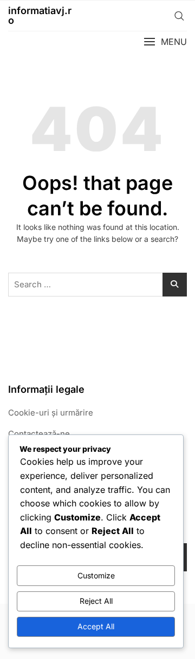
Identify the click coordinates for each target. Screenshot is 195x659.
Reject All (96, 600)
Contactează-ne (39, 434)
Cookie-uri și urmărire (50, 412)
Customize (96, 575)
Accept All (95, 626)
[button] (165, 42)
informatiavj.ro (40, 15)
